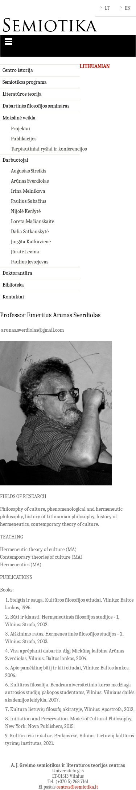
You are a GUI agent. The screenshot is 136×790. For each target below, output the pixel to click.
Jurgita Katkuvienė (31, 242)
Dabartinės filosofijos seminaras (36, 106)
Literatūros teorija (22, 94)
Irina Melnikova (28, 191)
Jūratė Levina (25, 252)
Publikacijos (23, 139)
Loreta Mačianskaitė (32, 221)
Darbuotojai (15, 160)
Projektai (20, 129)
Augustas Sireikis (28, 171)
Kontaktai (13, 297)
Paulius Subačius (28, 201)
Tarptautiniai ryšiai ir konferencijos (49, 149)
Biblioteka (13, 285)
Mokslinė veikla (19, 118)
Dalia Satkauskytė (30, 231)
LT (107, 8)
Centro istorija (18, 70)
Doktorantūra (17, 273)
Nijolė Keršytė (26, 211)
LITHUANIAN (95, 66)
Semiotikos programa (25, 82)
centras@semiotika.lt (77, 787)
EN (128, 8)
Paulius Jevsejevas (29, 262)
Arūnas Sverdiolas (30, 181)
